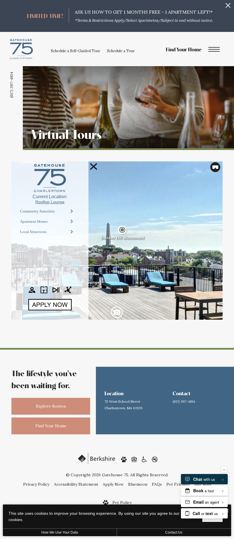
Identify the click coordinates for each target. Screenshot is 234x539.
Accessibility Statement (76, 484)
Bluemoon (137, 484)
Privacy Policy (36, 484)
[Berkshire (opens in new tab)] (96, 458)
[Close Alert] (228, 7)
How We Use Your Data (59, 532)
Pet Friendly (178, 484)
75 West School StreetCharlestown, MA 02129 (123, 404)
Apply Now (113, 484)
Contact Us (173, 532)
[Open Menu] (214, 49)
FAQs (157, 484)
